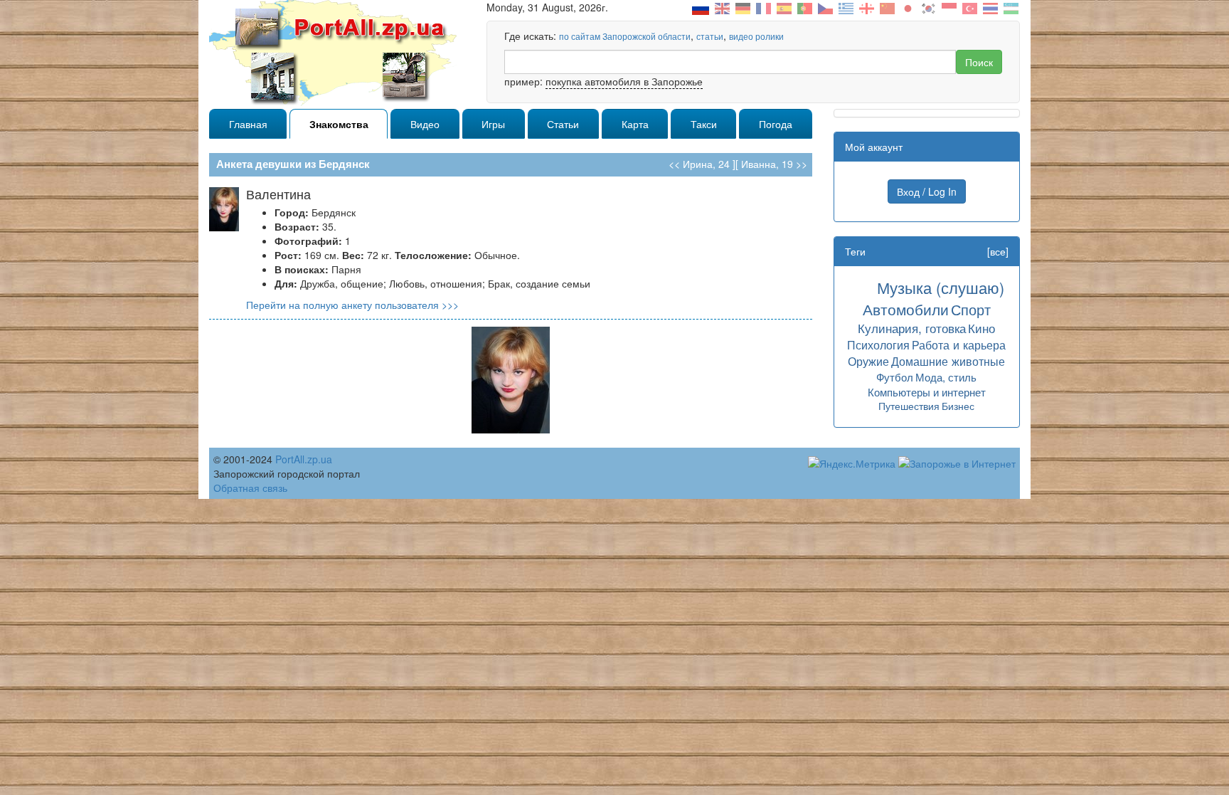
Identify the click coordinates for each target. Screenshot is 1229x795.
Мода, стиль (946, 376)
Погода (775, 124)
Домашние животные (948, 360)
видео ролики (756, 36)
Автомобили (906, 309)
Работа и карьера (959, 344)
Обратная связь (250, 487)
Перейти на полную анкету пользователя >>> (352, 305)
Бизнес (958, 406)
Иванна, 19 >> (774, 164)
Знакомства (338, 124)
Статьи (563, 124)
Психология (878, 344)
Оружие (868, 360)
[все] (998, 251)
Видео (425, 124)
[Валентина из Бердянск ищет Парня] (511, 379)
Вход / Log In (927, 191)
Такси (704, 124)
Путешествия (909, 406)
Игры (493, 124)
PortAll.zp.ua (303, 459)
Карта (635, 124)
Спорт (971, 309)
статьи (709, 36)
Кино (981, 328)
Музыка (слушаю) (940, 287)
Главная (248, 124)
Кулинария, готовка (912, 328)
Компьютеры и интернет (927, 391)
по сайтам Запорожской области (625, 36)
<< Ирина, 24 (699, 164)
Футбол (894, 376)
